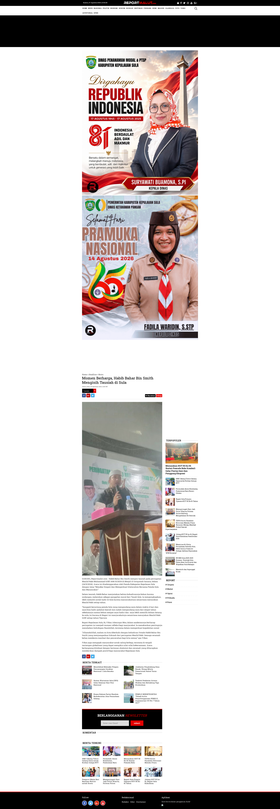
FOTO (177, 8)
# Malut (169, 589)
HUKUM (122, 8)
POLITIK (106, 8)
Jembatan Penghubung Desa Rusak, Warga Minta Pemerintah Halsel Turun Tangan (147, 670)
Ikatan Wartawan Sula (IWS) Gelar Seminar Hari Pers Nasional (106, 682)
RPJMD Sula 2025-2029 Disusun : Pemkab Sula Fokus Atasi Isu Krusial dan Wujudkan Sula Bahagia (186, 561)
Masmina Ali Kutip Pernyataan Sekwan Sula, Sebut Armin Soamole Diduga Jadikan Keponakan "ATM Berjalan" (181, 548)
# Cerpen (169, 584)
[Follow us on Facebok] (84, 803)
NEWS (90, 8)
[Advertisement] (140, 31)
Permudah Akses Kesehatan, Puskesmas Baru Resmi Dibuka (110, 762)
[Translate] (94, 391)
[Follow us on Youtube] (102, 803)
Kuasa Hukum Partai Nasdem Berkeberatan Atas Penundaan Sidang (106, 696)
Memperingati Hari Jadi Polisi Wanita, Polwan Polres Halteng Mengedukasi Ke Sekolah (111, 784)
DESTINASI (138, 8)
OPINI (96, 13)
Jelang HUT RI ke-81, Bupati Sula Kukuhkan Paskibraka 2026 (152, 782)
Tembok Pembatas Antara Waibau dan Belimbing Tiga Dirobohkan (147, 682)
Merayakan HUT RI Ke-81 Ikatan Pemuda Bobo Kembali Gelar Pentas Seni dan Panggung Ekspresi (132, 764)
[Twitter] (93, 395)
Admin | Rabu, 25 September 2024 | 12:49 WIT (95, 386)
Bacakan (151, 396)
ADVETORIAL (87, 13)
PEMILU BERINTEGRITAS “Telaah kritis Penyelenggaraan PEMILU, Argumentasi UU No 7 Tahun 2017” (147, 698)
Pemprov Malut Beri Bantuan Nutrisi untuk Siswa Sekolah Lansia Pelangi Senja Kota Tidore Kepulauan (90, 784)
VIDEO (182, 8)
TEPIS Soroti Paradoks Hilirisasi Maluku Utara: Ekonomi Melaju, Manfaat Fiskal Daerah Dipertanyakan (180, 525)
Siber (132, 802)
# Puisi (168, 602)
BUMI (154, 8)
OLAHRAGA (169, 8)
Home (84, 374)
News (100, 374)
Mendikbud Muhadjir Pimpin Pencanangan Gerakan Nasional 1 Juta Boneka (106, 669)
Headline (93, 374)
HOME (84, 8)
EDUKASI (129, 8)
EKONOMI (114, 8)
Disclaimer (141, 802)
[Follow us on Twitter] (90, 803)
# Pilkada (170, 598)
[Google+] (88, 395)
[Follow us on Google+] (96, 803)
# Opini (169, 593)
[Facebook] (84, 395)
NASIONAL (98, 8)
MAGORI (161, 8)
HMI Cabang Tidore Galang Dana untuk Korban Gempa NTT (90, 761)
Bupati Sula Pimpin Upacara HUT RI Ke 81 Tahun (132, 781)
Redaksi (125, 802)
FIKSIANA (147, 8)
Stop (159, 396)
